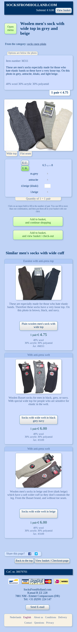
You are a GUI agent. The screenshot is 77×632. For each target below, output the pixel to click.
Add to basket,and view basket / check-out (38, 234)
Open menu (10, 28)
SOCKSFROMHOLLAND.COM (31, 5)
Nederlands (15, 617)
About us (38, 617)
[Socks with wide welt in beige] (38, 470)
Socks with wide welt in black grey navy (38, 419)
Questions (39, 622)
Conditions (50, 617)
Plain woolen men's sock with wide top (38, 325)
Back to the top (24, 560)
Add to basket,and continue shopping (38, 221)
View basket (64, 10)
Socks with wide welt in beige (38, 511)
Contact (28, 622)
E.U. (25, 162)
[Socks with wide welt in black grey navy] (38, 376)
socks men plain (36, 43)
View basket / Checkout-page (52, 560)
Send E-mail (37, 606)
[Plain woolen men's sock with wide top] (38, 282)
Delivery (62, 617)
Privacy (50, 622)
